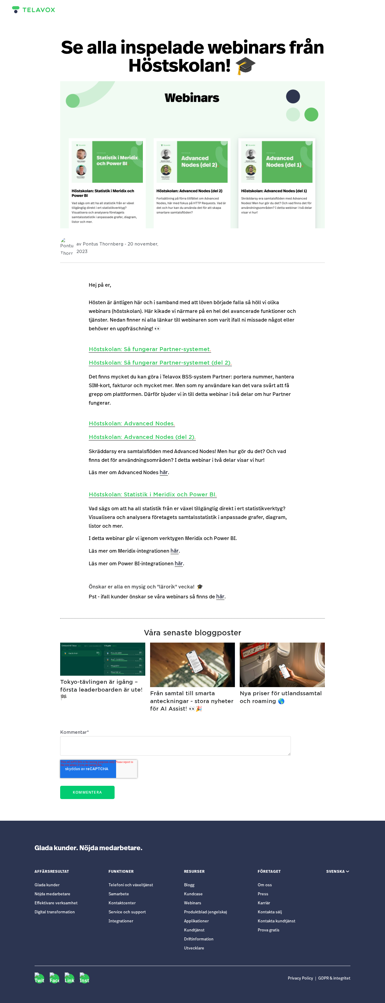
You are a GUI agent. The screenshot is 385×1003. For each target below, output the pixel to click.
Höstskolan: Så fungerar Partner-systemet (150, 349)
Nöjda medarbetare (52, 894)
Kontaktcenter (122, 903)
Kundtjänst (194, 930)
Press (263, 894)
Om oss (265, 885)
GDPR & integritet (334, 978)
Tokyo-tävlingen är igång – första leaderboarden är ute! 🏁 (101, 689)
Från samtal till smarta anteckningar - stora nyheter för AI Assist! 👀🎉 (191, 700)
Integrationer (121, 921)
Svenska (335, 871)
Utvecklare (194, 948)
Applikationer (196, 921)
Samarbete (119, 894)
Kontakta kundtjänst (276, 921)
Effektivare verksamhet (56, 903)
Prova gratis (268, 930)
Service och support (127, 912)
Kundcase (193, 894)
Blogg (189, 885)
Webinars (192, 903)
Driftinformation (199, 939)
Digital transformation (55, 912)
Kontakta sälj (270, 912)
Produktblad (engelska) (205, 912)
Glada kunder (47, 885)
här (164, 472)
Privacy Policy (300, 978)
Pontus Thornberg (103, 244)
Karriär (264, 903)
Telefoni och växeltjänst (131, 885)
